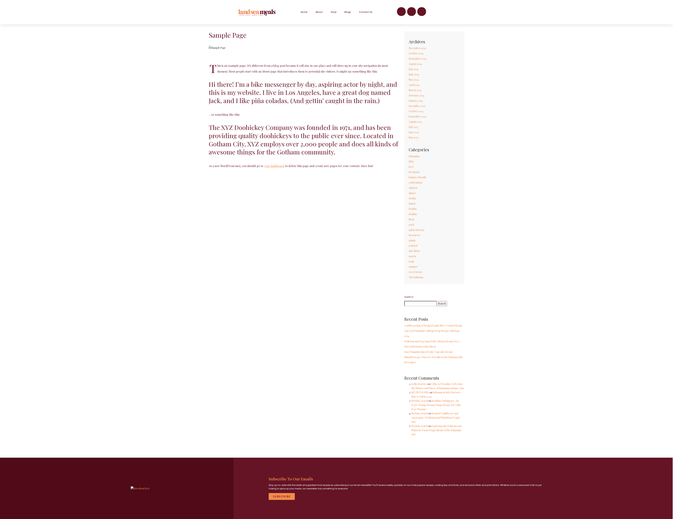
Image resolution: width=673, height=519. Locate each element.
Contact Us (365, 12)
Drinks (412, 198)
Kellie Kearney (419, 384)
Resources (414, 235)
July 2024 (413, 69)
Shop (333, 12)
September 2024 (417, 58)
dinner (412, 193)
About (319, 12)
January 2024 (416, 100)
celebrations (415, 182)
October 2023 (416, 111)
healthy (413, 209)
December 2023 (417, 106)
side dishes (414, 251)
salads (412, 240)
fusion (412, 203)
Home (304, 12)
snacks (412, 256)
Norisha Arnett (419, 400)
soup (411, 261)
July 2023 (413, 127)
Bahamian (414, 156)
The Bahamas (416, 277)
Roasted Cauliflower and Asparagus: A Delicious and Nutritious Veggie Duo (435, 417)
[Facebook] (401, 11)
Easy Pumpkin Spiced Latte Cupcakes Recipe (428, 352)
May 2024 (414, 79)
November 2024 (417, 48)
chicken (413, 187)
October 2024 (416, 53)
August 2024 (415, 64)
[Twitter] (411, 11)
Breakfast (414, 172)
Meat (411, 219)
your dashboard (274, 166)
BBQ (411, 161)
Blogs (348, 12)
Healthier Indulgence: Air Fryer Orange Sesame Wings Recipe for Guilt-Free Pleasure (436, 405)
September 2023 (417, 116)
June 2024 (414, 74)
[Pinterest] (421, 11)
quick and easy (416, 230)
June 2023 (414, 132)
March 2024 (415, 90)
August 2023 (415, 121)
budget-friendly (417, 177)
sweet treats (415, 272)
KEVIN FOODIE (420, 392)
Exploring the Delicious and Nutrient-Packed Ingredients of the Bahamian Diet (436, 430)
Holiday (413, 214)
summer (413, 266)
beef (411, 166)
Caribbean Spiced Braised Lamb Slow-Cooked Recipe (433, 325)
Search (408, 297)
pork (411, 224)
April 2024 (414, 85)
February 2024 (416, 95)
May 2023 (414, 137)
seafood (413, 245)
